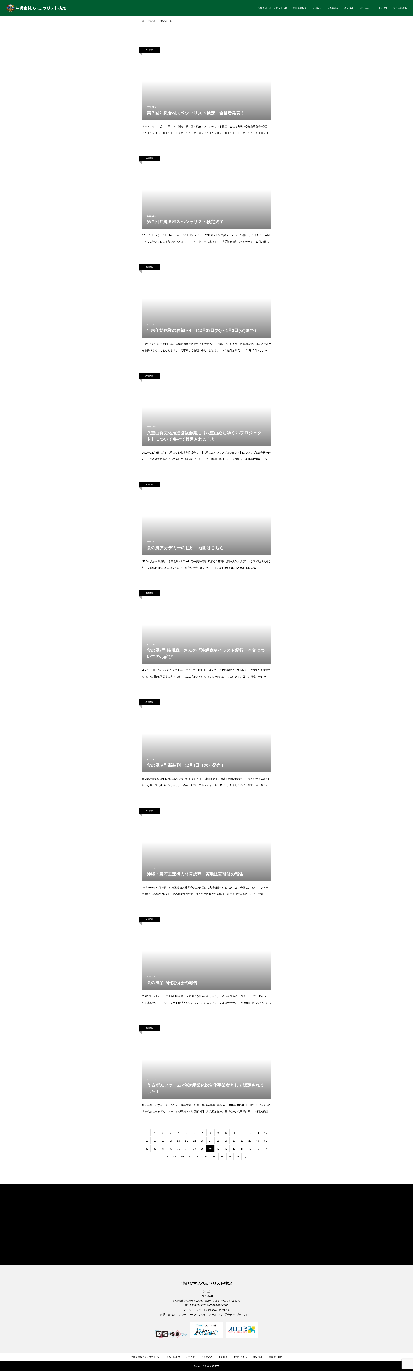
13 (249, 1133)
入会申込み (332, 8)
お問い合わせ (366, 8)
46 (257, 1148)
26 (226, 1141)
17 (155, 1141)
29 (249, 1141)
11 (234, 1133)
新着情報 (149, 49)
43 (234, 1148)
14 (257, 1133)
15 (265, 1133)
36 (178, 1148)
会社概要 (348, 8)
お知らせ (316, 8)
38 (194, 1148)
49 (174, 1156)
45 (249, 1148)
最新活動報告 (300, 8)
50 (182, 1156)
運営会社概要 (400, 8)
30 (257, 1141)
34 (162, 1148)
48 (166, 1156)
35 (170, 1148)
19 (170, 1141)
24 (210, 1141)
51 (190, 1156)
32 (147, 1148)
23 (202, 1141)
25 (218, 1141)
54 (214, 1156)
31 (265, 1141)
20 (178, 1141)
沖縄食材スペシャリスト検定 (272, 8)
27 (234, 1141)
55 (222, 1156)
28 (242, 1141)
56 (230, 1156)
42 (226, 1148)
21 (186, 1141)
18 (162, 1141)
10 (226, 1133)
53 (206, 1156)
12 (242, 1133)
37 (186, 1148)
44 (242, 1148)
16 (147, 1141)
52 (198, 1156)
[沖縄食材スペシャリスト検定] (36, 8)
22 (194, 1141)
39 (202, 1148)
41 (218, 1148)
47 (265, 1148)
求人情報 (383, 8)
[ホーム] (143, 21)
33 (155, 1148)
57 (238, 1156)
